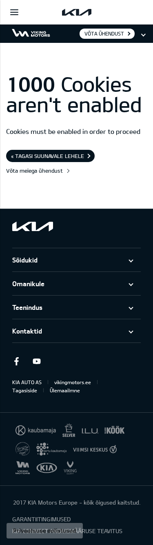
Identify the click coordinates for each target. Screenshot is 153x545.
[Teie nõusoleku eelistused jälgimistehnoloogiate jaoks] (45, 530)
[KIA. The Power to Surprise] (32, 226)
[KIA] (76, 12)
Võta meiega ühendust (34, 170)
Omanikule (28, 283)
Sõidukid (25, 260)
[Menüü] (14, 12)
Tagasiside (24, 390)
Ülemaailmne (65, 390)
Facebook (16, 361)
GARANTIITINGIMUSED (41, 519)
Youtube (37, 361)
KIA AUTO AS (27, 382)
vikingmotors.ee (72, 382)
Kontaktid (27, 331)
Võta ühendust (104, 33)
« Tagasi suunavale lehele (47, 156)
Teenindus (27, 307)
